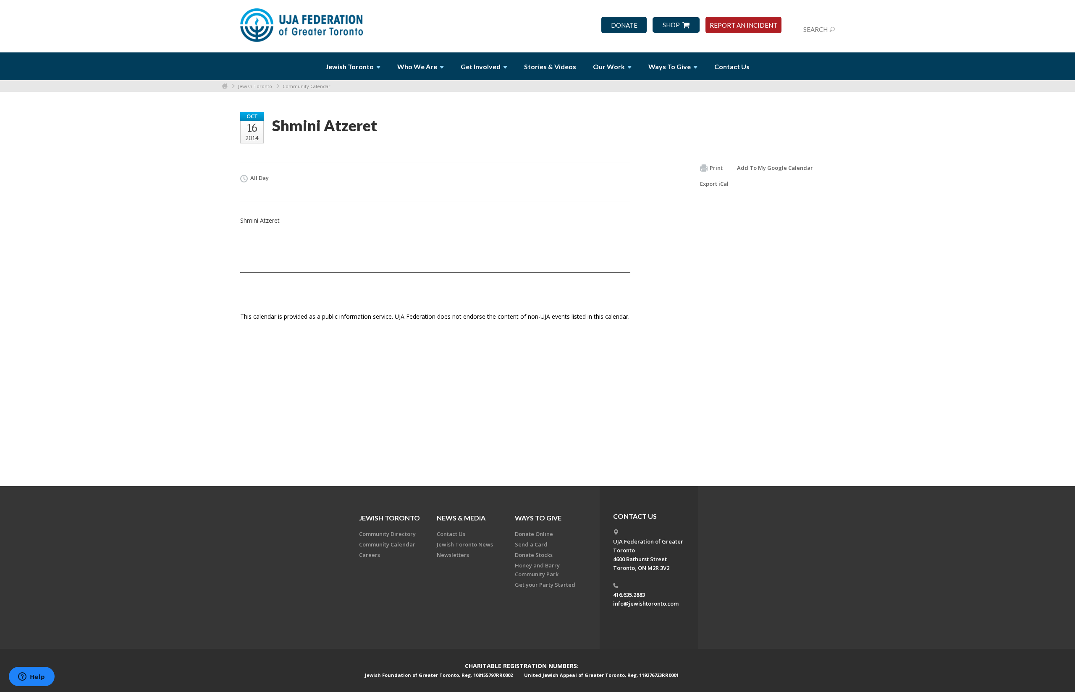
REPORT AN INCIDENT (743, 25)
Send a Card (531, 544)
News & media (461, 518)
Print (716, 168)
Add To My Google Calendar (775, 168)
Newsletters (453, 555)
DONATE (624, 25)
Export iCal (714, 183)
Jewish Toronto (255, 86)
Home (225, 86)
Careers (369, 555)
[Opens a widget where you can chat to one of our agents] (31, 677)
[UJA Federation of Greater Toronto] (302, 22)
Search (815, 29)
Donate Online (534, 534)
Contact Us (732, 66)
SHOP (671, 25)
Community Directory (387, 534)
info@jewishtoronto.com (646, 603)
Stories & (550, 66)
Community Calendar (306, 86)
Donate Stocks (534, 555)
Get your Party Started (545, 584)
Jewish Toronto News (465, 544)
